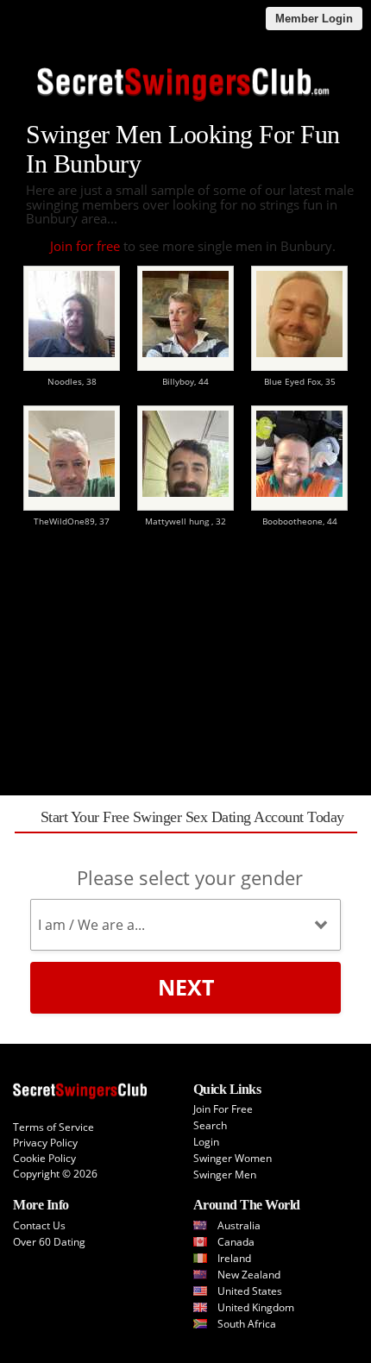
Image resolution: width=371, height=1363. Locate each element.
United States (249, 1291)
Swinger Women (232, 1158)
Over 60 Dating (49, 1241)
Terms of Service (53, 1127)
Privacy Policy (45, 1142)
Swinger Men (224, 1174)
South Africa (246, 1323)
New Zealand (248, 1274)
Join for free (85, 245)
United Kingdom (255, 1307)
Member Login (314, 18)
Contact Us (39, 1225)
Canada (236, 1241)
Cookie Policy (44, 1158)
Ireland (234, 1258)
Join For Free (223, 1109)
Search (210, 1125)
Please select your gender (190, 877)
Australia (239, 1225)
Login (206, 1141)
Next (186, 987)
